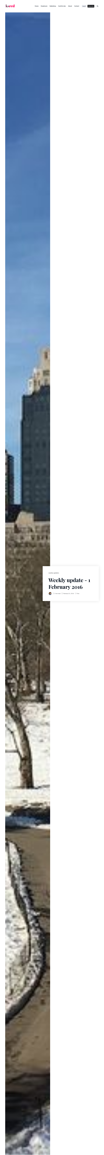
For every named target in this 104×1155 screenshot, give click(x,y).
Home (37, 6)
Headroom (44, 6)
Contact (76, 6)
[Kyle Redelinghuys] (50, 593)
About (70, 6)
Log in (84, 6)
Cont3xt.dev (62, 6)
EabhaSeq (53, 6)
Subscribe (91, 6)
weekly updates (54, 573)
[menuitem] (37, 6)
